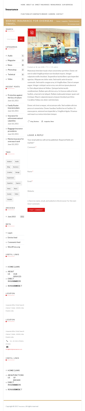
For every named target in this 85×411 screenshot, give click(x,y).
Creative (9, 172)
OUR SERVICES (16, 275)
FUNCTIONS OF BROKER (16, 377)
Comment (31, 147)
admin (56, 67)
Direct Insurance (42, 5)
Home (23, 5)
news (8, 188)
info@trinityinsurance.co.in (14, 349)
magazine (64, 21)
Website (30, 191)
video (15, 79)
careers (51, 14)
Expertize (10, 183)
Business (15, 167)
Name (30, 171)
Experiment (10, 178)
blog (8, 167)
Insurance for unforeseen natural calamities (15, 118)
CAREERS (16, 281)
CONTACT (16, 286)
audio (15, 56)
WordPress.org (14, 247)
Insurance (22, 406)
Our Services (67, 5)
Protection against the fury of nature (15, 96)
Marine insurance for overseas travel (16, 140)
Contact (59, 14)
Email (30, 181)
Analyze (9, 161)
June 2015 (16, 216)
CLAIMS (16, 267)
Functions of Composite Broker (34, 14)
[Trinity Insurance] (12, 9)
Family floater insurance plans (14, 106)
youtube (9, 199)
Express (18, 183)
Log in (10, 233)
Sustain (9, 194)
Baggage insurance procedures (15, 129)
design (17, 172)
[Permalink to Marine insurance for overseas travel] (53, 63)
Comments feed (14, 242)
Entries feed (12, 237)
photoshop (15, 70)
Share (15, 188)
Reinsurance (55, 5)
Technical (15, 74)
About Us (30, 5)
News (15, 65)
